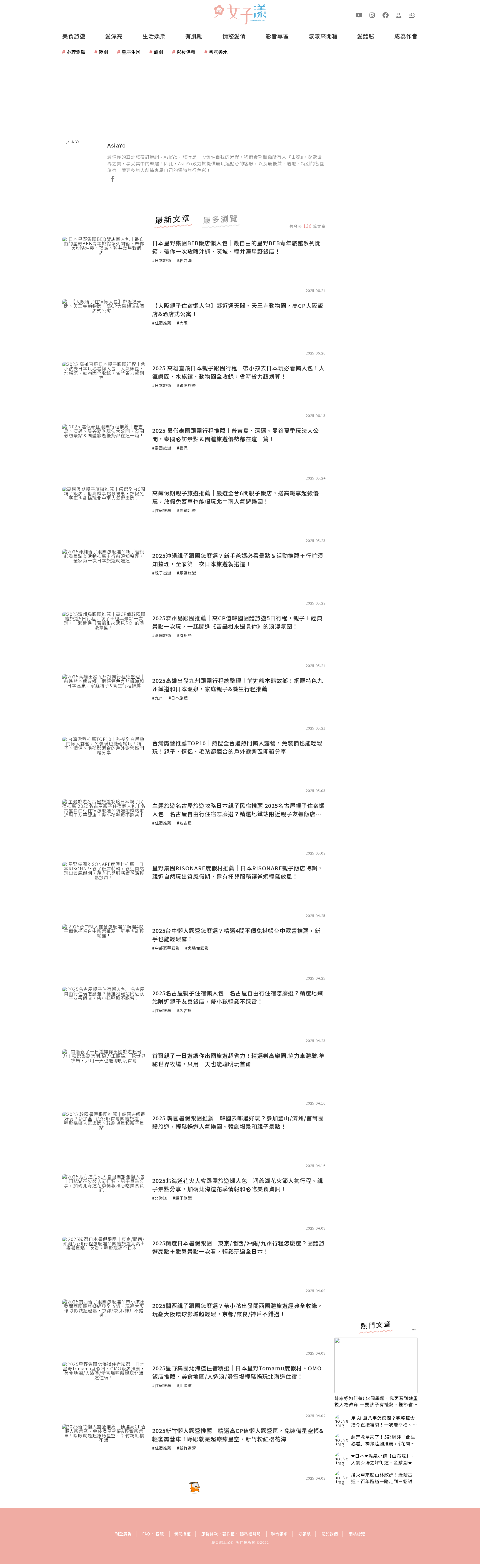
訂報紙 (304, 1533)
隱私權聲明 (250, 1533)
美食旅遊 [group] (74, 36)
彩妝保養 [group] (186, 52)
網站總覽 (357, 1533)
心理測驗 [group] (76, 52)
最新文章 (173, 220)
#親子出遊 (161, 573)
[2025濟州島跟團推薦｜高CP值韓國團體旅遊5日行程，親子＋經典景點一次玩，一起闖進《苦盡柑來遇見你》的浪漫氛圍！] (104, 639)
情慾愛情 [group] (234, 36)
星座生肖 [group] (131, 52)
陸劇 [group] (103, 52)
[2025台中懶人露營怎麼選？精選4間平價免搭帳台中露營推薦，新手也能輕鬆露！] (104, 952)
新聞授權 (182, 1533)
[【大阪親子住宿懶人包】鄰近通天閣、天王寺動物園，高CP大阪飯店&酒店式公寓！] (104, 327)
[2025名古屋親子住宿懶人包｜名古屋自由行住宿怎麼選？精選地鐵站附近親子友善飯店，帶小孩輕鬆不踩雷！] (104, 1014)
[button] (412, 14)
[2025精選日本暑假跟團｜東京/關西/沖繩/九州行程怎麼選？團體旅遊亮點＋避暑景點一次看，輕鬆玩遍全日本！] (104, 1264)
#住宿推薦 (161, 323)
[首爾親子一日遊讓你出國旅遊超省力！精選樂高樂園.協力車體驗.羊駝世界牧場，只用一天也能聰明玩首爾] (104, 1077)
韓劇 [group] (158, 52)
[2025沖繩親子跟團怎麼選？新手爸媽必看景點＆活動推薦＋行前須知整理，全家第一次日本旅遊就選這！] (104, 577)
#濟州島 (184, 635)
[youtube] (358, 14)
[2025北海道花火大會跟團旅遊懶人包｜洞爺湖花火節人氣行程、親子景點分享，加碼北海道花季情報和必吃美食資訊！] (104, 1202)
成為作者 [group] (406, 36)
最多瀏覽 (220, 220)
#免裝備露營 (197, 948)
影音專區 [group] (277, 36)
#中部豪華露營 (166, 948)
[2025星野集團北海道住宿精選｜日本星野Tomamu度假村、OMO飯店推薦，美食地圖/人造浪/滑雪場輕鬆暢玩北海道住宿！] (104, 1389)
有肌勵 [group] (194, 36)
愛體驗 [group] (366, 36)
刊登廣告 (123, 1533)
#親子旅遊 (182, 1198)
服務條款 (209, 1533)
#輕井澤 (184, 260)
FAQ (146, 1533)
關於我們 (329, 1533)
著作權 (228, 1533)
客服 (160, 1533)
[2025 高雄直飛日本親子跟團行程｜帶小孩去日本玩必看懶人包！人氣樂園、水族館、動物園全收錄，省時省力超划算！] (104, 389)
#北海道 (159, 1198)
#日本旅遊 (161, 260)
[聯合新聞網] (219, 12)
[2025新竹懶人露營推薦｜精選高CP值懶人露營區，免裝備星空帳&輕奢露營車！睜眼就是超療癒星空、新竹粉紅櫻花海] (104, 1452)
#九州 (157, 698)
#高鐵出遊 (186, 510)
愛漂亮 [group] (114, 36)
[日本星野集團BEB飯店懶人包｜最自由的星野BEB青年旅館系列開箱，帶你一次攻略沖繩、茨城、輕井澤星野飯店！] (104, 264)
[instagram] (372, 14)
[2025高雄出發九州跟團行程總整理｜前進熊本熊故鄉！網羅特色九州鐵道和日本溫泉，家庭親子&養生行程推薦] (104, 702)
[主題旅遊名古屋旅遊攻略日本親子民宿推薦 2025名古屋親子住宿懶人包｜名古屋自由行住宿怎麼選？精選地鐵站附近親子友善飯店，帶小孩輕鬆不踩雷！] (104, 827)
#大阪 (182, 323)
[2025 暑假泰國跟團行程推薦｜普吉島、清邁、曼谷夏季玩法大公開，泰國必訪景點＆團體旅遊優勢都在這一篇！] (104, 452)
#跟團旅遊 (186, 385)
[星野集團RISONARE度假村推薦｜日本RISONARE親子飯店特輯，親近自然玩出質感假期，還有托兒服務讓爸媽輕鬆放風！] (104, 889)
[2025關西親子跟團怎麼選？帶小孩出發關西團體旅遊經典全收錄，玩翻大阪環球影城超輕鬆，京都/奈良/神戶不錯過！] (104, 1327)
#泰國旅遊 (161, 448)
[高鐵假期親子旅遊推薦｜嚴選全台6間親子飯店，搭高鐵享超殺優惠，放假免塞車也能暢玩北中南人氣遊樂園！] (104, 514)
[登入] (398, 14)
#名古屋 (184, 823)
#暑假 (182, 448)
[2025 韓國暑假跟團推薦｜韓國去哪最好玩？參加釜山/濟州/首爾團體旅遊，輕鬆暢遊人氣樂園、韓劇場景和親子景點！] (104, 1139)
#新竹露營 (186, 1448)
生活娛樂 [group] (154, 36)
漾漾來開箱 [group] (323, 36)
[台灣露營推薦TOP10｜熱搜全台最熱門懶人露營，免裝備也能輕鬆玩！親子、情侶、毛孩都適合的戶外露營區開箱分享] (104, 764)
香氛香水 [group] (218, 52)
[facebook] (385, 14)
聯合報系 (279, 1533)
